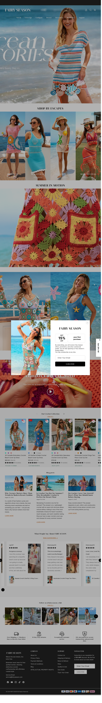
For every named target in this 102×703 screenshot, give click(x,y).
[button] (98, 348)
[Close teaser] (100, 340)
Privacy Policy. (59, 350)
